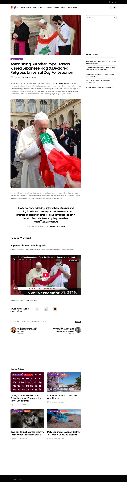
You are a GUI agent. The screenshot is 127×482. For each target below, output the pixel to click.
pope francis (26, 322)
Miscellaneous (72, 7)
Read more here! (31, 300)
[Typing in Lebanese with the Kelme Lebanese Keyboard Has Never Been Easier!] (27, 382)
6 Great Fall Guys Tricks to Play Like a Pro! (99, 87)
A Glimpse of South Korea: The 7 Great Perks (63, 397)
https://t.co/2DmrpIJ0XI (46, 221)
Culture (28, 7)
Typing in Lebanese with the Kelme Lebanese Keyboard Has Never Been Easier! (26, 398)
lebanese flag (16, 322)
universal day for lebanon (40, 322)
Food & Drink (48, 7)
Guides (56, 7)
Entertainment (38, 7)
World (64, 374)
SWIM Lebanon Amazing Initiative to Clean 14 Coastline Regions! (63, 433)
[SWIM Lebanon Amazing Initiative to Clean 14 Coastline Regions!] (64, 418)
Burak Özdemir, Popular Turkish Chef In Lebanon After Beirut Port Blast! (27, 330)
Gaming (63, 7)
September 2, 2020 (57, 226)
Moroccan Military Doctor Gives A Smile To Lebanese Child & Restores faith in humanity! (63, 330)
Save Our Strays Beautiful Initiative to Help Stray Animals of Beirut (27, 433)
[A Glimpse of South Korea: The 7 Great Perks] (64, 382)
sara (15, 77)
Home (23, 7)
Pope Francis (60, 83)
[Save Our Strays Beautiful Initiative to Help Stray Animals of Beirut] (27, 418)
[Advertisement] (46, 350)
